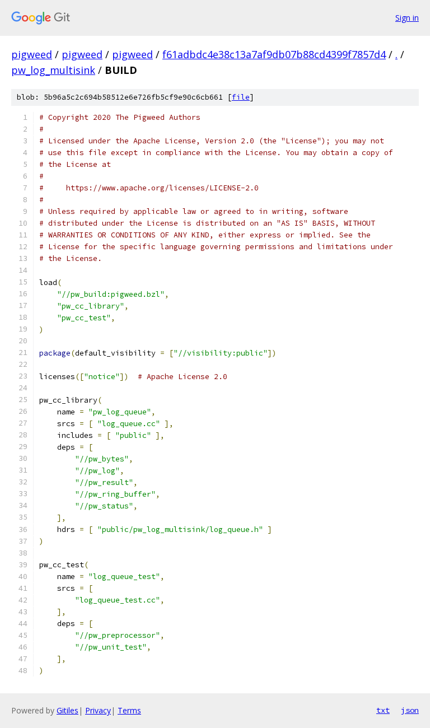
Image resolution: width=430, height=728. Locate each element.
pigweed (31, 54)
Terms (129, 710)
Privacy (98, 710)
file (241, 97)
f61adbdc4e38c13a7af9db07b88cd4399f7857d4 (274, 54)
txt (383, 710)
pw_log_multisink (53, 70)
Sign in (407, 17)
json (410, 710)
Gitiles (67, 710)
